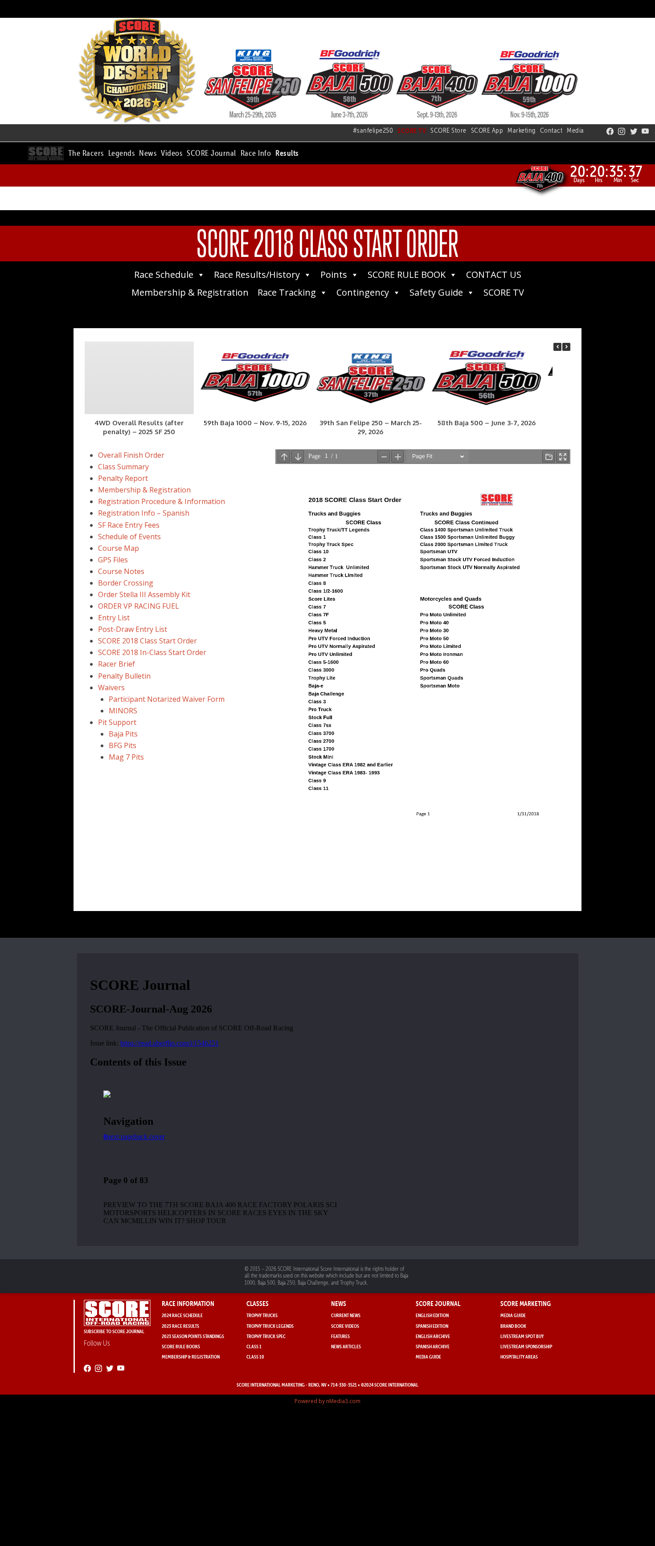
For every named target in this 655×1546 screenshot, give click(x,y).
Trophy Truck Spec (266, 1336)
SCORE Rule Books (181, 1346)
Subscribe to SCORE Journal (114, 1331)
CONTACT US (493, 275)
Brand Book (513, 1325)
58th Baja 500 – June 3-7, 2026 (487, 423)
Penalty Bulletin (124, 676)
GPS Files (113, 560)
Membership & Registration (190, 292)
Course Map (118, 548)
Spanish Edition (432, 1325)
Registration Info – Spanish (143, 513)
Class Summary (123, 467)
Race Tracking (287, 292)
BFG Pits (122, 745)
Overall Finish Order (131, 455)
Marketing (522, 130)
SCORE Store (448, 130)
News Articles (346, 1346)
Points (333, 275)
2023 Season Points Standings (193, 1336)
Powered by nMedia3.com (327, 1401)
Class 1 (254, 1346)
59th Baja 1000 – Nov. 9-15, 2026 (255, 423)
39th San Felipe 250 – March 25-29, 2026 (370, 427)
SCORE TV (503, 292)
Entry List (114, 617)
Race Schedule (163, 275)
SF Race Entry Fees (129, 525)
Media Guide (428, 1356)
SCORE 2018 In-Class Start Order (152, 652)
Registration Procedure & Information (161, 501)
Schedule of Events (129, 536)
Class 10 (255, 1356)
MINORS (123, 711)
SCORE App (487, 130)
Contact (551, 130)
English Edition (432, 1315)
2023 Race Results (180, 1325)
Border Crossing (125, 583)
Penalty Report (123, 478)
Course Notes (121, 571)
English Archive (433, 1336)
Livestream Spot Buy (522, 1336)
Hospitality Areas (519, 1356)
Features (340, 1336)
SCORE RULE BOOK (407, 275)
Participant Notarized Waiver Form (167, 699)
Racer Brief (116, 664)
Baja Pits (123, 734)
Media (575, 130)
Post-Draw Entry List (132, 629)
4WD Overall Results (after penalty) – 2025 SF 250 (139, 427)
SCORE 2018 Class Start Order (147, 641)
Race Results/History (257, 275)
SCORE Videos (345, 1325)
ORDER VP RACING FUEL (138, 606)
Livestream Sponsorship (526, 1346)
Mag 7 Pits (126, 757)
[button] (86, 151)
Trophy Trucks (262, 1315)
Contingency (362, 292)
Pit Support (117, 722)
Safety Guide (436, 292)
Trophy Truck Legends (270, 1325)
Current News (345, 1315)
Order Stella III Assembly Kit (144, 594)
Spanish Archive (433, 1346)
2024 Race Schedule (182, 1315)
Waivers (111, 687)
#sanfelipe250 (373, 130)
